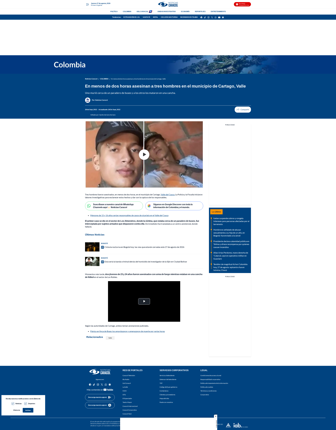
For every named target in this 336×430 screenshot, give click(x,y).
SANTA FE (146, 17)
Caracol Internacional (130, 406)
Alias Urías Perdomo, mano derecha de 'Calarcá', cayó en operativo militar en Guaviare (230, 255)
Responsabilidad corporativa (210, 379)
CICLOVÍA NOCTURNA (169, 17)
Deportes (31, 404)
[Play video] (144, 154)
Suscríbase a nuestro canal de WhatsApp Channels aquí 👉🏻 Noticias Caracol (113, 206)
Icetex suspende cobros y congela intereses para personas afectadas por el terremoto (231, 221)
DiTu (124, 395)
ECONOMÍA (185, 11)
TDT (161, 383)
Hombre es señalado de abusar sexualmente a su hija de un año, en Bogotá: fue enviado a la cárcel (229, 232)
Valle (110, 338)
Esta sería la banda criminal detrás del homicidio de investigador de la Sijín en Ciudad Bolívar (146, 261)
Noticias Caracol (91, 79)
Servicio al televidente (167, 376)
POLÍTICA (114, 11)
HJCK (125, 391)
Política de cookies (206, 387)
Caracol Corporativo (130, 410)
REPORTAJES (200, 11)
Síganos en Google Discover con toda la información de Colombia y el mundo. (173, 206)
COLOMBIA (127, 11)
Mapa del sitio (164, 398)
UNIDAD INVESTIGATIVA (167, 11)
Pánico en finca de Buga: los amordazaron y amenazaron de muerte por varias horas (127, 331)
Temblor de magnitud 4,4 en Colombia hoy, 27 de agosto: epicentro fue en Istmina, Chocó (230, 267)
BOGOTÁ (104, 243)
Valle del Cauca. (168, 194)
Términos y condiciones (208, 391)
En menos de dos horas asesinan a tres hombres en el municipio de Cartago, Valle (138, 79)
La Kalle (125, 387)
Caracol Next (127, 414)
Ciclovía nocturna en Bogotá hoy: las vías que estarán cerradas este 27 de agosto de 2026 (144, 247)
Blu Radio (126, 379)
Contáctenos (164, 391)
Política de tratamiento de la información (214, 383)
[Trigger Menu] (87, 4)
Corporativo (204, 395)
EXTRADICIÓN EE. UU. (131, 17)
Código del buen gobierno (168, 387)
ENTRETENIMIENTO (218, 11)
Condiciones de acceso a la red (210, 376)
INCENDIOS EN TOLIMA (189, 17)
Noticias (18, 404)
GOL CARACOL (142, 11)
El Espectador (127, 398)
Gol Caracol (127, 383)
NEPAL (155, 17)
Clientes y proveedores (167, 395)
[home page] (168, 4)
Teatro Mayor (127, 402)
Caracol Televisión (129, 376)
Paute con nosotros (166, 402)
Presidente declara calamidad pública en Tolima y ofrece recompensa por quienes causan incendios (231, 244)
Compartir (243, 110)
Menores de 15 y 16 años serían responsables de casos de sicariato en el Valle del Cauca (129, 215)
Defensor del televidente (168, 379)
